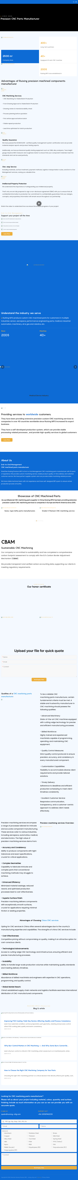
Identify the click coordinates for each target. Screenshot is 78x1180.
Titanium (32, 1136)
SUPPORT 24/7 (43, 1111)
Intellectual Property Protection (14, 184)
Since (3, 331)
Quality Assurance (9, 140)
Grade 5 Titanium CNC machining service (19, 511)
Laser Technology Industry (39, 395)
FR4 (54, 1144)
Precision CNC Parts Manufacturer (20, 18)
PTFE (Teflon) (57, 1142)
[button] (2, 367)
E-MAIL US (4, 1111)
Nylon (6, 1144)
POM (30, 1142)
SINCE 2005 (6, 16)
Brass (55, 1133)
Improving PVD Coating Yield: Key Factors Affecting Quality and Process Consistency (37, 1021)
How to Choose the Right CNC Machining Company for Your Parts (30, 1070)
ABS (5, 1142)
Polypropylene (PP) (10, 1150)
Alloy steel (7, 1139)
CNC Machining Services (12, 96)
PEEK (30, 1144)
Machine (43, 331)
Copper (7, 1136)
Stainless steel (34, 1133)
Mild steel (56, 1136)
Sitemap (39, 1177)
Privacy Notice (46, 1177)
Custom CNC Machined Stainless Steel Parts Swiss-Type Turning (58, 512)
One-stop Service (9, 167)
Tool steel (32, 1139)
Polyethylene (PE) (34, 1147)
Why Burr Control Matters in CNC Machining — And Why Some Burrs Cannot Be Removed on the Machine (35, 1046)
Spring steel (57, 1139)
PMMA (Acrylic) (9, 1147)
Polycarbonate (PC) (60, 1147)
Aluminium (7, 1133)
